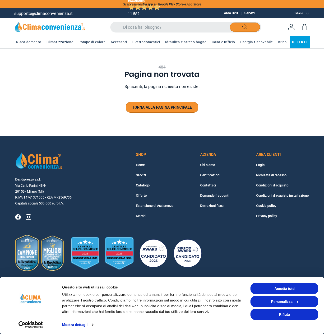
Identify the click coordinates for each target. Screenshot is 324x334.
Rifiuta (284, 314)
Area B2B (231, 13)
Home (140, 165)
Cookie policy (266, 206)
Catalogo (143, 185)
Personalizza (281, 301)
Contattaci (208, 185)
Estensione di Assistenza (155, 206)
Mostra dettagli (75, 325)
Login (260, 165)
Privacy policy (266, 216)
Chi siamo (207, 165)
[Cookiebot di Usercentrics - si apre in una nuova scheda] (30, 324)
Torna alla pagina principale (162, 107)
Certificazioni (210, 175)
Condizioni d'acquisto (272, 185)
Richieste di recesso (271, 175)
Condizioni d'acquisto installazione (282, 195)
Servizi (249, 13)
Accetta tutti (284, 289)
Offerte (141, 195)
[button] (304, 27)
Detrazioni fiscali (213, 206)
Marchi (141, 216)
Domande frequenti (214, 195)
